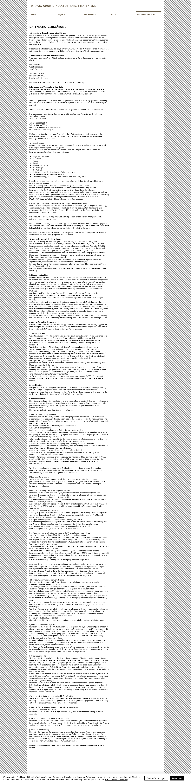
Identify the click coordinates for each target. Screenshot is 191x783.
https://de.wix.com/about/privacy (91, 51)
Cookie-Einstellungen (156, 778)
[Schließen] (187, 778)
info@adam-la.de (41, 78)
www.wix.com (73, 49)
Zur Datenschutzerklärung (116, 779)
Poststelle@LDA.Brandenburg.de (48, 127)
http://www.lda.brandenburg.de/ (41, 129)
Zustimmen (177, 778)
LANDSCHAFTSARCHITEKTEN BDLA (64, 6)
